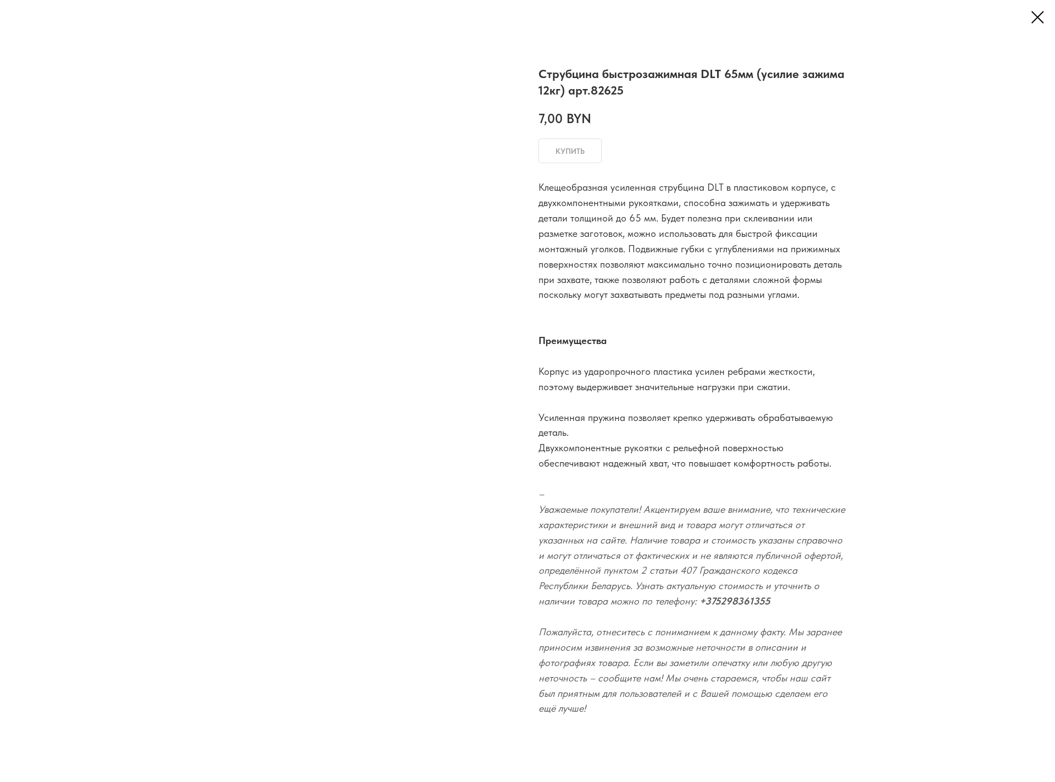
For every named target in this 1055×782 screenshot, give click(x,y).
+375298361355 (734, 601)
